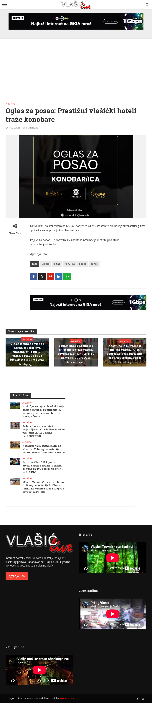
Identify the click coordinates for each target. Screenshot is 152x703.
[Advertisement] (76, 72)
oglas (57, 263)
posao (82, 263)
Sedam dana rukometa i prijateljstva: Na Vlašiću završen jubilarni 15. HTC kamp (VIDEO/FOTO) (76, 351)
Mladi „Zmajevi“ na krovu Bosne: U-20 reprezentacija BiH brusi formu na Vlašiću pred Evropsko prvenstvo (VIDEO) (43, 487)
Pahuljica (70, 263)
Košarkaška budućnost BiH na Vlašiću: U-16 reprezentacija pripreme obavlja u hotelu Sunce (125, 351)
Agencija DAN (17, 576)
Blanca (45, 263)
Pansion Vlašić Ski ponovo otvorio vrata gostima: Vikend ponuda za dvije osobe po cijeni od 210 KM (42, 467)
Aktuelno (11, 104)
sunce (94, 263)
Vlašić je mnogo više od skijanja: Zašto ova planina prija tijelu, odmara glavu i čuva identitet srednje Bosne (27, 352)
